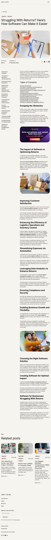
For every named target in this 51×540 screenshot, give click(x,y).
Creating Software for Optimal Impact (6, 121)
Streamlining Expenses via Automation (5, 95)
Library (2, 501)
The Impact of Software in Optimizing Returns (6, 77)
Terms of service (4, 525)
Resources (3, 503)
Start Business (4, 498)
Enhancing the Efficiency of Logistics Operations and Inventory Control (6, 88)
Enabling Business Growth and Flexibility (6, 112)
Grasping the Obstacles (5, 72)
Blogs (2, 506)
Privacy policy (17, 519)
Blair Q (3, 62)
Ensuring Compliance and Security (5, 107)
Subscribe (5, 517)
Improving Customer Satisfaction (6, 82)
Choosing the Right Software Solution (6, 117)
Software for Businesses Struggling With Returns (5, 127)
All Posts (5, 11)
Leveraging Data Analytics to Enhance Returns (6, 101)
